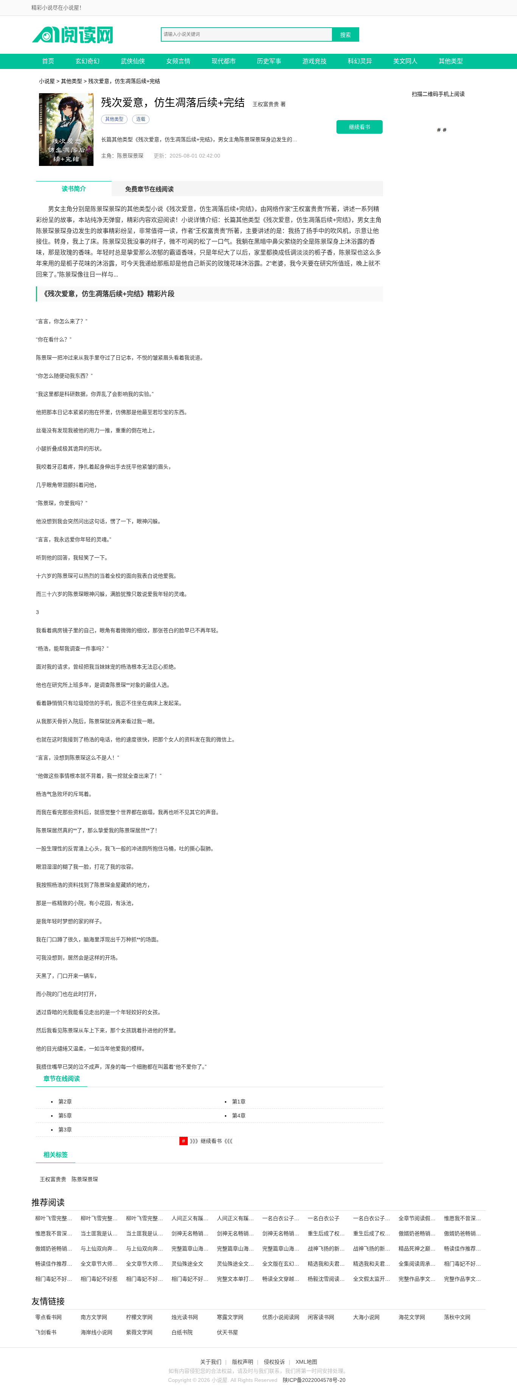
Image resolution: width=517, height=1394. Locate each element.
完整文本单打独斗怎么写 (246, 1279)
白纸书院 (182, 1332)
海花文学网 (412, 1317)
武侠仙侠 (133, 61)
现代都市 (224, 61)
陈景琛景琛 (85, 1179)
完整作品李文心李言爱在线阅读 (436, 1279)
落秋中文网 (457, 1317)
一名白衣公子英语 (283, 1218)
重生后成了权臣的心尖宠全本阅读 (393, 1233)
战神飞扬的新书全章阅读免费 (387, 1249)
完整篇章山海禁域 (283, 1249)
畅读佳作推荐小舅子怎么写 (67, 1264)
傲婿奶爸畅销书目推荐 (425, 1233)
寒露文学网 (230, 1317)
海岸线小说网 (96, 1332)
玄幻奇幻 (87, 61)
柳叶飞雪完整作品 (147, 1218)
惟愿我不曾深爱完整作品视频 (478, 1218)
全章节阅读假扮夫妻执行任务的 (436, 1218)
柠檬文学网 (139, 1317)
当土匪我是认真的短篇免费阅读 (163, 1233)
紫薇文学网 (139, 1332)
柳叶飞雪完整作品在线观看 (112, 1218)
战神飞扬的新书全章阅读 (337, 1249)
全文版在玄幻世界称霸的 (291, 1264)
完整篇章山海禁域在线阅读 (203, 1249)
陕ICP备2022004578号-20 (314, 1380)
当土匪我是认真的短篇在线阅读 (118, 1233)
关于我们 (210, 1362)
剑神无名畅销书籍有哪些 (291, 1233)
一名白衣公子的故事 (377, 1218)
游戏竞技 (314, 61)
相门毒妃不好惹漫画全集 (473, 1264)
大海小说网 (366, 1317)
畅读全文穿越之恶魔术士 (291, 1279)
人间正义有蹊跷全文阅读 (200, 1218)
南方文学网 (94, 1317)
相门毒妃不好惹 (99, 1279)
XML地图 (306, 1362)
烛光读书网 (184, 1317)
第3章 (65, 1130)
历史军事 (269, 61)
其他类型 (451, 61)
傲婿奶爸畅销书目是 (468, 1233)
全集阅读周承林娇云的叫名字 (433, 1264)
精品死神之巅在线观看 (425, 1249)
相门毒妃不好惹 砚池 (196, 1279)
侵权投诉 (274, 1362)
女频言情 (178, 61)
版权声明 (242, 1362)
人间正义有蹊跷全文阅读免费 (251, 1218)
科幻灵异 (360, 61)
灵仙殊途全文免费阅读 (243, 1264)
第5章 (65, 1116)
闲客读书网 (321, 1317)
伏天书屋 (227, 1332)
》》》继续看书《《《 (211, 1141)
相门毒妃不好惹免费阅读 (64, 1279)
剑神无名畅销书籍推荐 (243, 1233)
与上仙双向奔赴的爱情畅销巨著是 (120, 1249)
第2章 (65, 1102)
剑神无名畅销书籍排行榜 (200, 1233)
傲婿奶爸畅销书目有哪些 (64, 1249)
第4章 (239, 1116)
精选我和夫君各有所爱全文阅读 (345, 1264)
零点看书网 (48, 1317)
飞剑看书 (45, 1332)
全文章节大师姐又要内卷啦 (112, 1264)
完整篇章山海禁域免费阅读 (248, 1249)
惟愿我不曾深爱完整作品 (64, 1233)
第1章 (239, 1102)
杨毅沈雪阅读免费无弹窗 (337, 1279)
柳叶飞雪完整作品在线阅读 (67, 1218)
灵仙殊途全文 (187, 1264)
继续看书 (359, 126)
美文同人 (405, 61)
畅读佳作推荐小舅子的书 (473, 1249)
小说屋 (47, 81)
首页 (48, 61)
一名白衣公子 (323, 1218)
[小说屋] (73, 34)
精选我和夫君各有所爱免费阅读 (390, 1264)
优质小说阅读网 (280, 1317)
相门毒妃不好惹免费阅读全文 (160, 1279)
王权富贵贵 (53, 1179)
